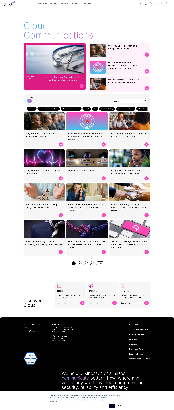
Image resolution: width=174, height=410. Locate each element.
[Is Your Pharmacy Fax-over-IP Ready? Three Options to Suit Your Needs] (146, 215)
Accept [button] (112, 406)
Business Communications (48, 109)
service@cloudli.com (32, 331)
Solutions (52, 4)
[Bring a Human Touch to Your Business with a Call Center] (146, 178)
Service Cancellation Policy (139, 359)
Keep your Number (136, 354)
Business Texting (107, 109)
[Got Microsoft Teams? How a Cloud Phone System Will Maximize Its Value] (104, 252)
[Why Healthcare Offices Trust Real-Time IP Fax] (61, 178)
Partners (64, 4)
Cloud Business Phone (125, 109)
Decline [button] (120, 406)
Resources (74, 4)
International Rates (136, 349)
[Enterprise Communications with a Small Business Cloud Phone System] (104, 215)
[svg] (26, 373)
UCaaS (86, 109)
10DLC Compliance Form (138, 330)
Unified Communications (71, 109)
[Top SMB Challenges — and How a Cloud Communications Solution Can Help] (146, 252)
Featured (32, 109)
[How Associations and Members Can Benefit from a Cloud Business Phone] (147, 71)
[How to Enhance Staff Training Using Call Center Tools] (61, 215)
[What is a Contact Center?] (104, 178)
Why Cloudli (42, 4)
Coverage (133, 339)
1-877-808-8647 (29, 328)
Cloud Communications (146, 109)
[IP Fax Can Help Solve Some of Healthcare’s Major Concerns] (82, 86)
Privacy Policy (103, 397)
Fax (95, 109)
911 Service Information (137, 334)
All (29, 101)
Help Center (87, 4)
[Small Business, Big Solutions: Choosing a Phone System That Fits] (61, 252)
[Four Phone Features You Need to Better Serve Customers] (147, 88)
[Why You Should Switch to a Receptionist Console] (147, 54)
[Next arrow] (148, 109)
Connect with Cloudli (158, 4)
